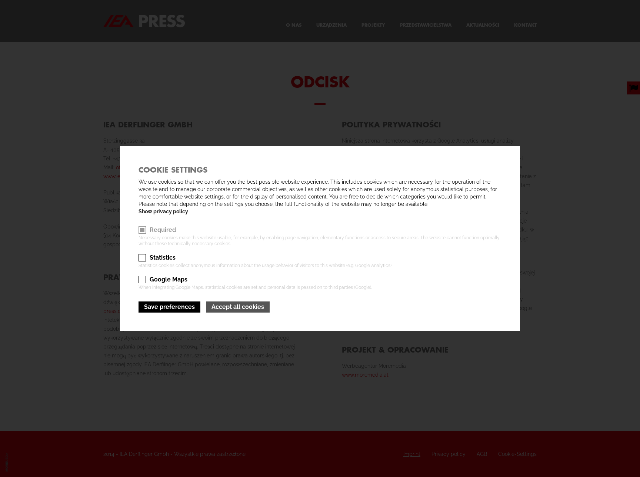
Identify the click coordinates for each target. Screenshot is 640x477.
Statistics (163, 257)
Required (163, 229)
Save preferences (169, 306)
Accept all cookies (237, 306)
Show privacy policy (163, 211)
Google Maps (168, 279)
